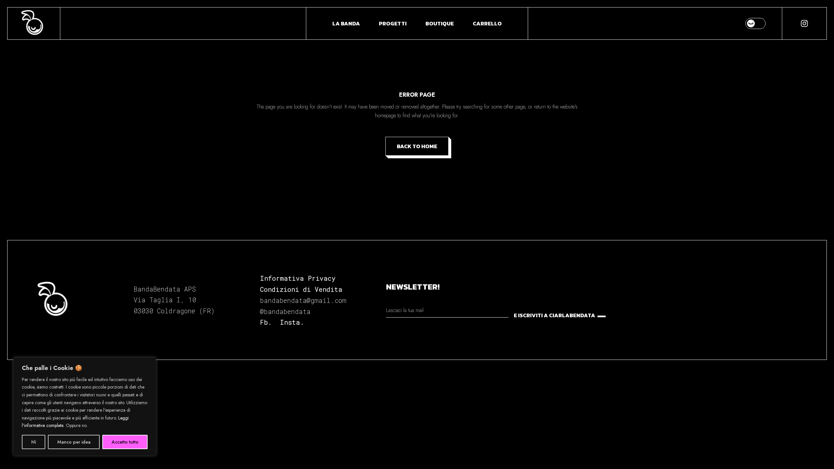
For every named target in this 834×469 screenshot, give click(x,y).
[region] (84, 406)
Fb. (266, 322)
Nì (33, 442)
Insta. (292, 322)
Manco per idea (74, 442)
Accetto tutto (125, 442)
